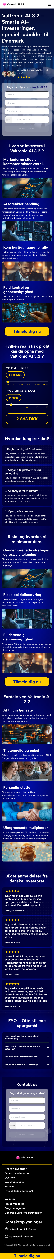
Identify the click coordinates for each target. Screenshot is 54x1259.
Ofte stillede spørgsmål (19, 1191)
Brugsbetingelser (15, 1208)
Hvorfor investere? (16, 1168)
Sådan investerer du (17, 1173)
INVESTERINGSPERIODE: (20, 390)
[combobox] (8, 119)
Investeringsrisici (15, 1182)
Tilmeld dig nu (27, 128)
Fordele (9, 1186)
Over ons (10, 1177)
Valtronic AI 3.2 (44, 1245)
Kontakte (10, 1199)
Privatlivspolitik (14, 1203)
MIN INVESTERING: (17, 367)
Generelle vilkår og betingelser (23, 1212)
